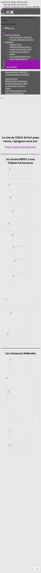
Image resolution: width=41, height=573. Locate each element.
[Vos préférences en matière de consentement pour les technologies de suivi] (37, 569)
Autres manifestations (19, 59)
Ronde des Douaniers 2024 (21, 49)
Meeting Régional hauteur (20, 47)
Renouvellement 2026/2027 (21, 37)
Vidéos (12, 54)
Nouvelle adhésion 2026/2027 (22, 40)
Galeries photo (16, 44)
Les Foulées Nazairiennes (20, 56)
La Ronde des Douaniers (20, 52)
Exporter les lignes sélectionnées (14, 2)
